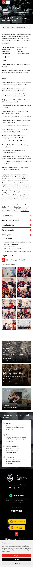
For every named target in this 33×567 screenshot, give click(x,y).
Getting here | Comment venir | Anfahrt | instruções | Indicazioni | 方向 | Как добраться (16, 461)
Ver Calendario (9, 429)
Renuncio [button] (16, 559)
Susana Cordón (8, 230)
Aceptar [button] (16, 556)
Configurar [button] (16, 563)
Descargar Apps (9, 441)
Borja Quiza (17, 207)
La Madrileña (6, 34)
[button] (27, 2)
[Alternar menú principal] (30, 2)
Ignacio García (24, 211)
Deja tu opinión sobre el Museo (16, 503)
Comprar (13, 452)
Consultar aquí (14, 450)
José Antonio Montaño (15, 36)
